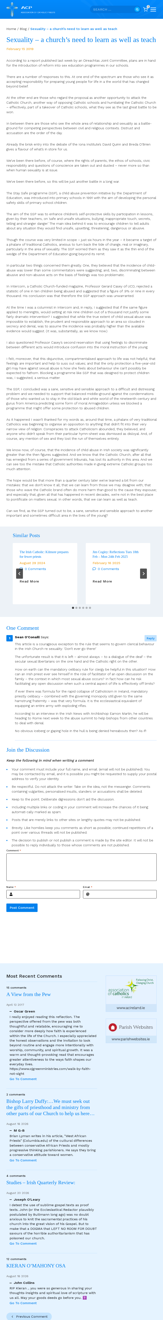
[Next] (143, 574)
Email (87, 887)
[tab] (73, 608)
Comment (13, 850)
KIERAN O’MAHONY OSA (36, 1265)
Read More (29, 581)
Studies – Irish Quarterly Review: (40, 1182)
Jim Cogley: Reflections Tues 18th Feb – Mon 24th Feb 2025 (116, 554)
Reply (151, 638)
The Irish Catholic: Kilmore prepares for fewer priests (44, 554)
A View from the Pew (28, 994)
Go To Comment (23, 1079)
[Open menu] (153, 9)
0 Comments (35, 569)
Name (11, 887)
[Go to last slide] (19, 574)
